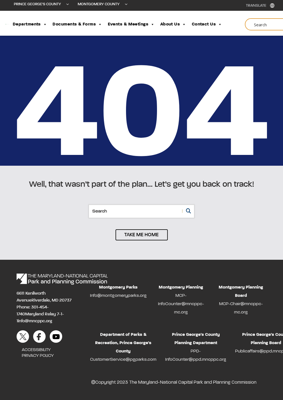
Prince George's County (37, 4)
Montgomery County (99, 4)
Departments (27, 24)
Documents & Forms (74, 24)
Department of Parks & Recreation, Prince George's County (123, 343)
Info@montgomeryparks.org (118, 295)
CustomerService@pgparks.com (123, 359)
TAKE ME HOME (141, 234)
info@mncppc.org (35, 321)
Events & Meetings (128, 24)
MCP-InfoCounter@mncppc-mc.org (181, 304)
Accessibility (36, 350)
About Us (170, 24)
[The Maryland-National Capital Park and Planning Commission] (62, 279)
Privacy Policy (38, 356)
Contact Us (204, 24)
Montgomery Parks (118, 287)
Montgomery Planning (181, 287)
